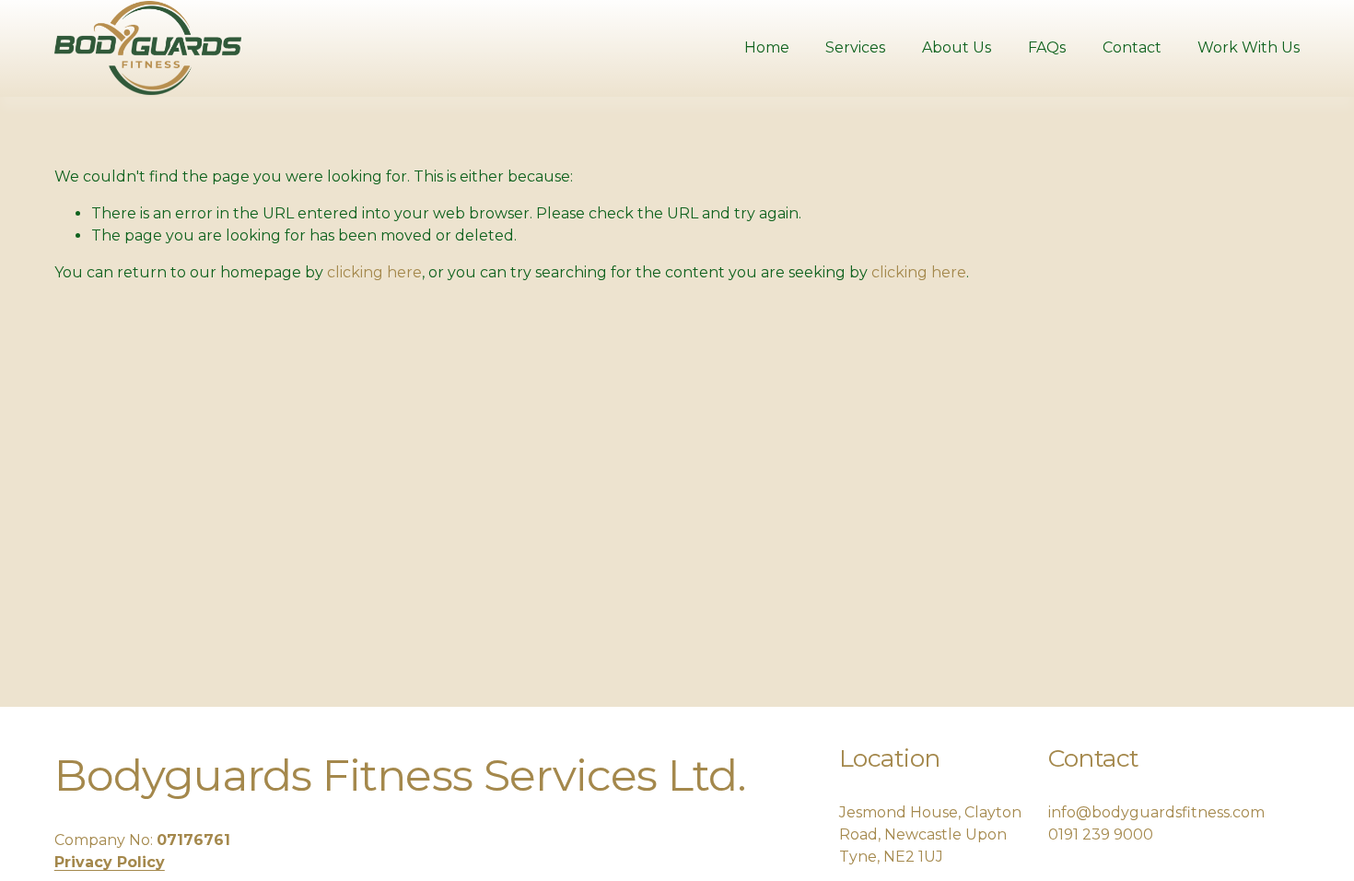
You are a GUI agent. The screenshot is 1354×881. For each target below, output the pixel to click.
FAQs (1047, 47)
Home (766, 47)
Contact (1132, 47)
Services (855, 47)
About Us (956, 47)
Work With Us (1248, 47)
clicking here (374, 272)
